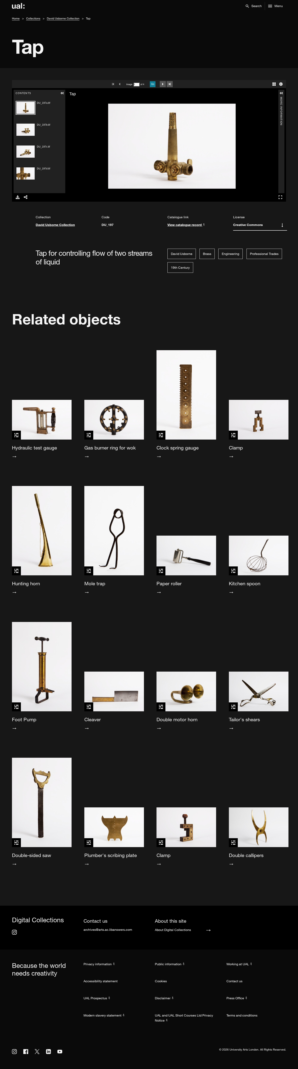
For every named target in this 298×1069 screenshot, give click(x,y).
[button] (253, 6)
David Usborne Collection (63, 18)
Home (16, 18)
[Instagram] (14, 932)
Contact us (234, 981)
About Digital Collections (173, 930)
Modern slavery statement (102, 1015)
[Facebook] (25, 1051)
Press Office (235, 998)
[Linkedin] (48, 1051)
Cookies (161, 981)
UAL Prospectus (95, 998)
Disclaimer (162, 998)
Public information (168, 964)
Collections (33, 18)
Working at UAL (237, 964)
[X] (37, 1051)
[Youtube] (59, 1051)
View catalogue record (185, 225)
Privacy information (98, 964)
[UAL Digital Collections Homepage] (18, 6)
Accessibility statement (101, 981)
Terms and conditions (241, 1015)
